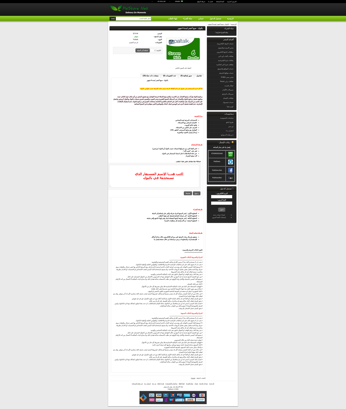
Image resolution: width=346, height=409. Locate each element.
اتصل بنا (210, 1)
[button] (221, 210)
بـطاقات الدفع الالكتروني (225, 52)
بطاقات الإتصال (228, 98)
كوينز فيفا (230, 107)
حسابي (201, 18)
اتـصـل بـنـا (229, 131)
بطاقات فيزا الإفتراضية (225, 60)
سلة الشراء (187, 18)
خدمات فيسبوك (228, 102)
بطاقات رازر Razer (226, 81)
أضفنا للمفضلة (220, 1)
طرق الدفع (229, 122)
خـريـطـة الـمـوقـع (227, 135)
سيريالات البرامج (227, 94)
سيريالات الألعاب (227, 90)
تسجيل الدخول (215, 18)
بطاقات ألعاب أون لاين (225, 56)
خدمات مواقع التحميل (226, 73)
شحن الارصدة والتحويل (225, 48)
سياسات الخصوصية (226, 118)
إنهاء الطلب (172, 18)
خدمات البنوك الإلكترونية (225, 44)
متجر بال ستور (168, 386)
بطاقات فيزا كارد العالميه (224, 65)
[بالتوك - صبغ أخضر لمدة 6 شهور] (183, 66)
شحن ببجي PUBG (227, 77)
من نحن (230, 126)
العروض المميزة (232, 1)
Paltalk (193, 378)
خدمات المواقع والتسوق (225, 69)
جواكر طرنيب (228, 86)
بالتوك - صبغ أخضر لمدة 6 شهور (218, 24)
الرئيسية (230, 18)
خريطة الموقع (201, 1)
